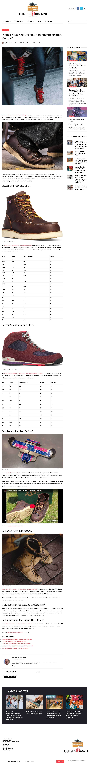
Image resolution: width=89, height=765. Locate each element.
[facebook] (12, 665)
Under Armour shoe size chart (15, 526)
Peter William (9, 42)
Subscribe (60, 761)
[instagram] (14, 665)
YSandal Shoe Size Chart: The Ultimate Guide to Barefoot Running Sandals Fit (80, 169)
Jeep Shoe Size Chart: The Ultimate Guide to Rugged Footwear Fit (81, 187)
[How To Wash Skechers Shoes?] (77, 112)
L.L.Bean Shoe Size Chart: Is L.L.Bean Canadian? (15, 648)
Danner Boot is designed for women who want (16, 373)
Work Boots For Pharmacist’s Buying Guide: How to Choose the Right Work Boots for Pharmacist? (81, 144)
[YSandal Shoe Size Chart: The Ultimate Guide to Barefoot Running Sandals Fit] (70, 168)
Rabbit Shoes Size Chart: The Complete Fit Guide (81, 153)
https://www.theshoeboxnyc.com (18, 660)
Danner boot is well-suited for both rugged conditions (18, 245)
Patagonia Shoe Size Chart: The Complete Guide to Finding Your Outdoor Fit (81, 161)
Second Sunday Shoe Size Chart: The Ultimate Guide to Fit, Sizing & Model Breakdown (81, 179)
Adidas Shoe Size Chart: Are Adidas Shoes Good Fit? (16, 643)
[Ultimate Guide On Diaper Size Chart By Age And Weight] (77, 56)
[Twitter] (81, 8)
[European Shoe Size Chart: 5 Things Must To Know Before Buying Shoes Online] (77, 82)
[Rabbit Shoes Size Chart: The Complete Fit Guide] (70, 153)
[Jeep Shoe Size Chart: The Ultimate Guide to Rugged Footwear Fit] (70, 187)
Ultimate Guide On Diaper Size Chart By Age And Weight (77, 66)
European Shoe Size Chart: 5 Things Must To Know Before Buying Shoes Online (77, 93)
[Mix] (14, 677)
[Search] (86, 21)
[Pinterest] (11, 677)
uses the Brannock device (12, 473)
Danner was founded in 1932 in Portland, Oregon (14, 115)
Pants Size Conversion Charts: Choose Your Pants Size (17, 639)
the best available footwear (35, 373)
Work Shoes (71, 116)
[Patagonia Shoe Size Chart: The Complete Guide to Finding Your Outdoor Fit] (70, 160)
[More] (84, 8)
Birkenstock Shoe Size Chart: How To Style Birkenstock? (17, 646)
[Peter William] (3, 43)
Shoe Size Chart (5, 30)
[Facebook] (78, 8)
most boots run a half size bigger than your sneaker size (18, 624)
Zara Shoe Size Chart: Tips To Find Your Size (14, 641)
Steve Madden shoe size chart (15, 632)
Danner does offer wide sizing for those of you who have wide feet (19, 589)
